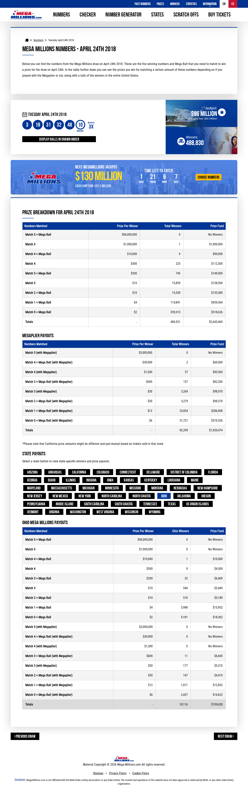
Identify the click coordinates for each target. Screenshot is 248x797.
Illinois (71, 480)
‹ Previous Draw (25, 736)
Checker (88, 14)
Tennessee (150, 504)
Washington (78, 512)
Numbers (61, 14)
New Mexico (60, 496)
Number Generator (123, 14)
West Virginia (105, 512)
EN (224, 4)
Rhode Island (64, 504)
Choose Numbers (209, 177)
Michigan (89, 488)
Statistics (191, 4)
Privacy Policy (118, 773)
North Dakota (142, 496)
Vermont (33, 512)
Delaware (153, 472)
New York (84, 496)
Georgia (32, 480)
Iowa (110, 480)
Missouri (135, 488)
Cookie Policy (140, 773)
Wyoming (154, 512)
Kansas (129, 480)
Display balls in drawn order (59, 139)
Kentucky (150, 480)
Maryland (34, 488)
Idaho (51, 480)
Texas (172, 504)
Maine (195, 480)
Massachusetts (61, 488)
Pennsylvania (36, 504)
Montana (157, 488)
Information (210, 4)
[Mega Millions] (27, 40)
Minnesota (112, 488)
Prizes (160, 4)
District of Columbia (184, 472)
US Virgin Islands (197, 504)
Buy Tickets (219, 14)
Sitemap (98, 773)
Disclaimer (20, 779)
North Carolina (112, 496)
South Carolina (94, 504)
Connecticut (128, 472)
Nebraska (180, 488)
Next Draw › (225, 736)
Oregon (206, 496)
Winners (175, 4)
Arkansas (55, 472)
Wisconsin (131, 512)
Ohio (164, 496)
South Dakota (124, 504)
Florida (213, 472)
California (79, 472)
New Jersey (34, 496)
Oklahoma (184, 496)
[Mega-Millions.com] (26, 11)
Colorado (103, 472)
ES (233, 4)
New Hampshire (207, 488)
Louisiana (174, 480)
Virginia (54, 512)
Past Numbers (143, 4)
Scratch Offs (186, 14)
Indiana (91, 480)
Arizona (32, 472)
